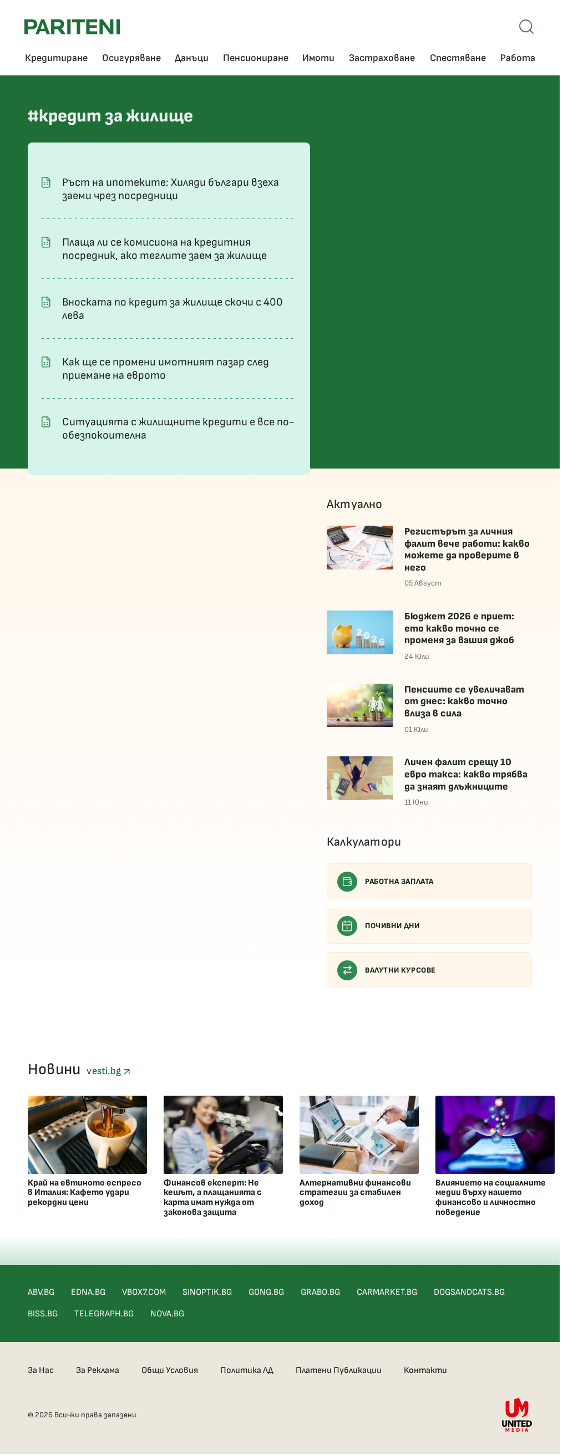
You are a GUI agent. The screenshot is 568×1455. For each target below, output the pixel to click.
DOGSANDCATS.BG (469, 1292)
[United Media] (517, 1415)
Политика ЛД (246, 1370)
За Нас (41, 1370)
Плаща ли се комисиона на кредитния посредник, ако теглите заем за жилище (164, 249)
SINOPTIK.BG (207, 1292)
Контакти (425, 1370)
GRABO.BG (320, 1292)
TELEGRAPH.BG (104, 1314)
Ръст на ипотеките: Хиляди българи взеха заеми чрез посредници (170, 189)
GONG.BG (266, 1292)
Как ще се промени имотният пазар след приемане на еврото (165, 368)
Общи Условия (169, 1370)
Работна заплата (399, 881)
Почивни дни (392, 925)
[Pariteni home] (72, 27)
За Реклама (97, 1370)
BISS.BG (43, 1314)
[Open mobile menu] (526, 26)
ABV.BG (41, 1292)
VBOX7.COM (144, 1292)
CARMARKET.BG (387, 1292)
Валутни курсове (400, 970)
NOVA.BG (167, 1314)
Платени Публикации (339, 1370)
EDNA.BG (88, 1292)
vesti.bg (105, 1071)
